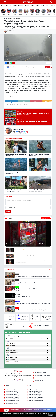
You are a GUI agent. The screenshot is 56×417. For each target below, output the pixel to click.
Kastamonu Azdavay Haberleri (35, 391)
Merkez (27, 5)
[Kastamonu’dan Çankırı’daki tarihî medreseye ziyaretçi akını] (16, 182)
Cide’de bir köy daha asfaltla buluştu (48, 318)
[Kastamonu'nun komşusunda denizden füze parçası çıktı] (40, 146)
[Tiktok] (21, 380)
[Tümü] (50, 269)
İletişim (7, 385)
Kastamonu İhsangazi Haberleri (36, 397)
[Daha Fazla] (13, 63)
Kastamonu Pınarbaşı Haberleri (12, 400)
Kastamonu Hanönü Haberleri (12, 397)
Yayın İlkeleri (8, 387)
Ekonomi (20, 5)
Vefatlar (17, 294)
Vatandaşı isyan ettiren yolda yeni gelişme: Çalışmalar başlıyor (33, 303)
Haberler (6, 18)
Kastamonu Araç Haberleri (11, 391)
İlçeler (32, 5)
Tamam (50, 415)
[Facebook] (17, 132)
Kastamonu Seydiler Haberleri (12, 401)
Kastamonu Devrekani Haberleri (13, 395)
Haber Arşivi (37, 381)
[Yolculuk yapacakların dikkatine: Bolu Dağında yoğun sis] (28, 47)
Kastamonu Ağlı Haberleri (34, 389)
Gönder (8, 211)
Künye (30, 385)
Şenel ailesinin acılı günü (23, 296)
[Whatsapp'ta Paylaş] (11, 63)
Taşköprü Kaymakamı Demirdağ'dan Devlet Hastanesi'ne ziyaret (31, 282)
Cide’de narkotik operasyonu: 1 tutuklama (42, 326)
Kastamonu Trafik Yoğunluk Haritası (42, 375)
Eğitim (37, 5)
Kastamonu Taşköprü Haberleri (35, 401)
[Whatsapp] (24, 380)
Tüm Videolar (45, 218)
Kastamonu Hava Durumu (40, 372)
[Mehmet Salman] (8, 130)
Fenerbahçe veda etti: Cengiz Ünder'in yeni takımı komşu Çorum (31, 289)
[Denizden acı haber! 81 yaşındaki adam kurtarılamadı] (16, 164)
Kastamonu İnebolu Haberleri (12, 398)
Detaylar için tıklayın (28, 366)
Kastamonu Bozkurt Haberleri (12, 392)
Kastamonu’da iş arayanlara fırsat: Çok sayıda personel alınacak (24, 318)
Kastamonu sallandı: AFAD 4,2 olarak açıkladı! (11, 318)
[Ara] (51, 2)
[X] (14, 380)
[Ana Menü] (5, 2)
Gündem (8, 5)
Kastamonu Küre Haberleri (34, 398)
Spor (47, 5)
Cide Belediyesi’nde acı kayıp (17, 326)
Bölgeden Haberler (15, 18)
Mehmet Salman (18, 129)
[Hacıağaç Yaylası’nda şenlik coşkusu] (40, 164)
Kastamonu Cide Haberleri (11, 394)
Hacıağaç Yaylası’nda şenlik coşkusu (38, 172)
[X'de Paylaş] (8, 63)
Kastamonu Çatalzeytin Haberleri (36, 392)
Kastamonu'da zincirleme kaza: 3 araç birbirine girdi (31, 310)
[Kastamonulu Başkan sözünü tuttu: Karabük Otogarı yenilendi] (40, 182)
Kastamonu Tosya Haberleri (12, 403)
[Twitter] (19, 132)
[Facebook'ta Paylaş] (6, 63)
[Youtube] (27, 132)
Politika (15, 5)
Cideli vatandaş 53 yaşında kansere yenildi (37, 318)
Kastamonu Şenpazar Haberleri (36, 400)
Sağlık (42, 5)
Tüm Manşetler (38, 378)
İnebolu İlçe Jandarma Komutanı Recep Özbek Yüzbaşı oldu (32, 276)
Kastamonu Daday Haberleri (35, 394)
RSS (7, 410)
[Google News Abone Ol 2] (30, 67)
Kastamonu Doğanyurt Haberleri (36, 395)
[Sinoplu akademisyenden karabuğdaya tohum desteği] (16, 146)
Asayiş (3, 5)
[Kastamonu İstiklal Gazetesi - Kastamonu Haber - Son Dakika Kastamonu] (28, 2)
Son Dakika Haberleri (39, 380)
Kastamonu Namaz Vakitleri (41, 374)
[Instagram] (22, 132)
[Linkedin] (24, 132)
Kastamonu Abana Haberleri (12, 389)
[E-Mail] (14, 132)
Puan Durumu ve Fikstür (40, 377)
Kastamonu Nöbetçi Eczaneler (41, 371)
